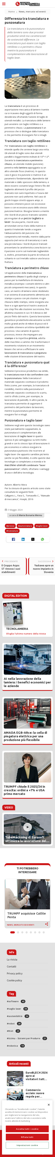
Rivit (13, 1031)
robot (14, 1023)
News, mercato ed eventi (32, 11)
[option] (27, 904)
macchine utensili (15, 465)
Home (11, 11)
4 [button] (26, 932)
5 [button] (31, 932)
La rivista (12, 959)
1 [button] (12, 932)
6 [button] (35, 932)
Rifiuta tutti (27, 1137)
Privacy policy (14, 973)
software (16, 1001)
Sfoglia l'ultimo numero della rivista (26, 633)
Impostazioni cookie (27, 1145)
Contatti (11, 966)
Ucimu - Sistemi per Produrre (27, 1038)
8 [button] (44, 932)
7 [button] (39, 932)
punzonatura (26, 525)
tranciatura (13, 530)
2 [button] (18, 932)
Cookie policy (14, 980)
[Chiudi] (48, 1104)
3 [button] (22, 932)
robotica (16, 1045)
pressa (11, 525)
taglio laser (42, 525)
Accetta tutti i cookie (27, 1129)
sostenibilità (18, 1016)
